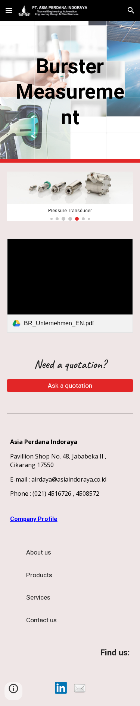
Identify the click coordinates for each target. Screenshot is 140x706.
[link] (70, 286)
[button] (9, 10)
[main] (70, 92)
